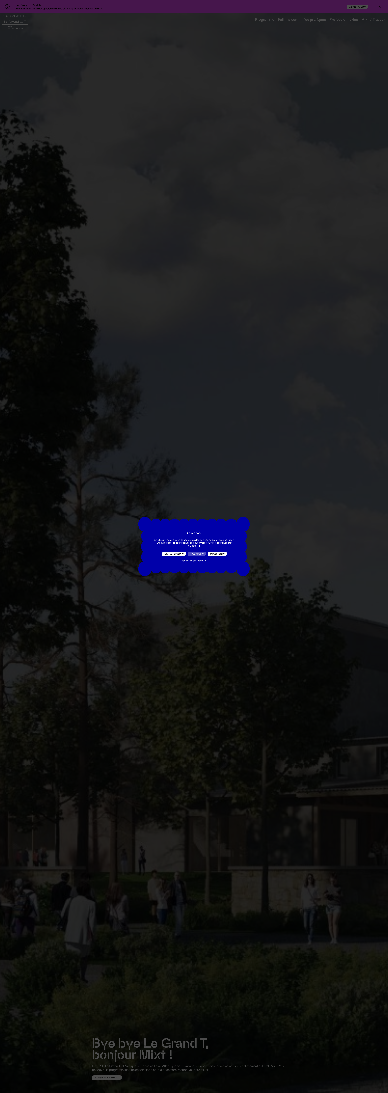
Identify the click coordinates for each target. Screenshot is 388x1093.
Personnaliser (217, 553)
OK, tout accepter (174, 553)
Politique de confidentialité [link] (194, 560)
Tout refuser (197, 553)
